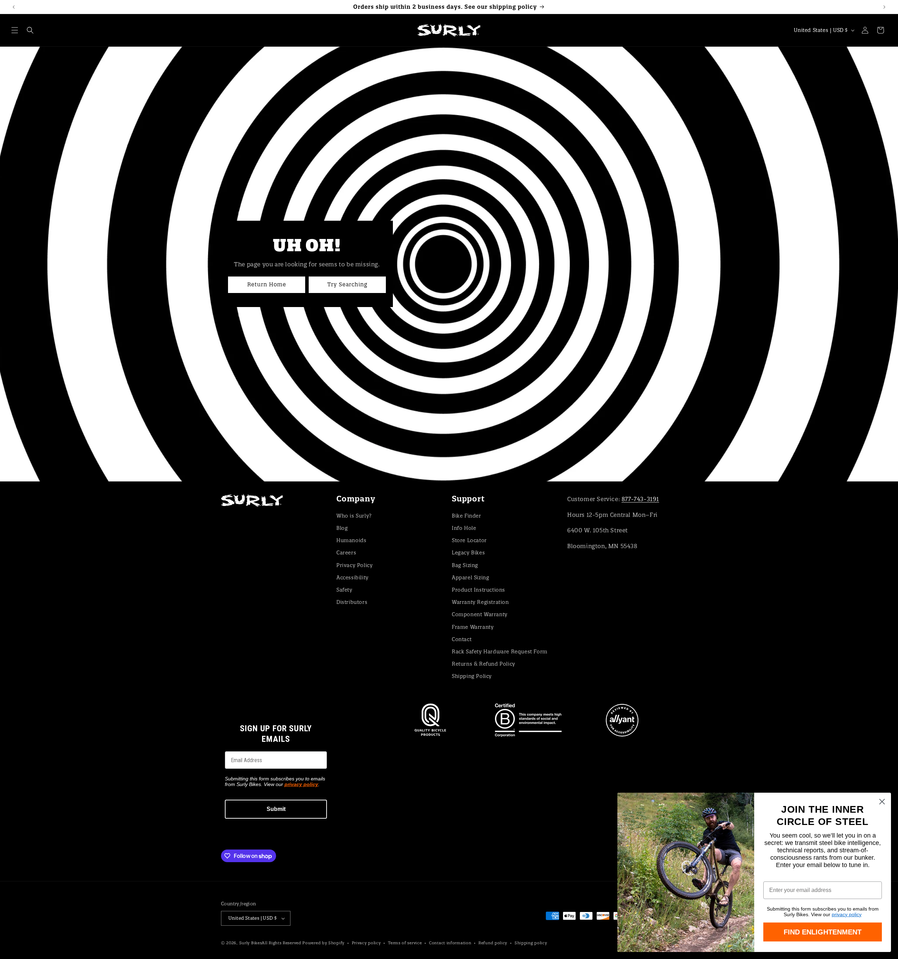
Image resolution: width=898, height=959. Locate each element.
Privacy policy (366, 942)
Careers (346, 553)
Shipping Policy (472, 676)
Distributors (351, 602)
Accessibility (352, 577)
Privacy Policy (354, 565)
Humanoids (351, 540)
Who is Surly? (354, 516)
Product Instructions (478, 590)
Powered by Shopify (323, 942)
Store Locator (469, 540)
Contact (461, 639)
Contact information (450, 942)
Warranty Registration (480, 602)
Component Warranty (480, 614)
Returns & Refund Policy (483, 664)
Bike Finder (466, 516)
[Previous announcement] (13, 7)
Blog (342, 528)
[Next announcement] (884, 7)
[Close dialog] (882, 801)
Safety (344, 590)
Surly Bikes (250, 942)
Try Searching (347, 284)
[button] (14, 30)
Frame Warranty (473, 627)
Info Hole (464, 528)
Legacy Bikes (468, 553)
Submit (276, 809)
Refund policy (492, 942)
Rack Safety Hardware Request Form (500, 651)
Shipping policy (531, 942)
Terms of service (405, 942)
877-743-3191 (640, 498)
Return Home (266, 284)
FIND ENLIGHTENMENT (823, 932)
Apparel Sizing (470, 577)
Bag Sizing (465, 565)
